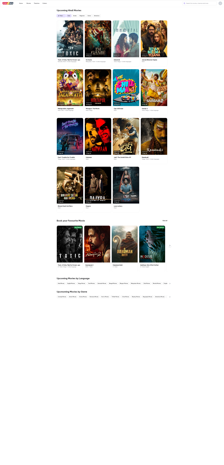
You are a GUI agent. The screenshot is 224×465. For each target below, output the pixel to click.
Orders (45, 3)
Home (21, 3)
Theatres (36, 3)
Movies (29, 3)
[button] (220, 3)
